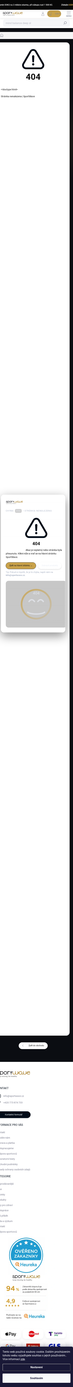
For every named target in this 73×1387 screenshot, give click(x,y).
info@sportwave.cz (13, 1096)
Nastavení (36, 1367)
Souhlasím (36, 1378)
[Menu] (69, 14)
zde (23, 1359)
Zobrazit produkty (50, 565)
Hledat (65, 23)
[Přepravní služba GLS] (55, 1346)
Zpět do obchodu (36, 1045)
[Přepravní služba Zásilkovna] (33, 1346)
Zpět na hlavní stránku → (20, 565)
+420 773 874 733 (13, 1102)
